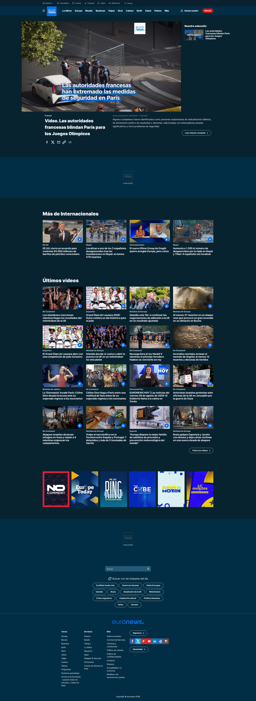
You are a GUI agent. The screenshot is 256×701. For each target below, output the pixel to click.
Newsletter (138, 649)
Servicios (88, 631)
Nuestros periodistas (70, 673)
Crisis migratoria (104, 598)
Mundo (88, 10)
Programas (66, 669)
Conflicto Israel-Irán (105, 585)
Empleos (110, 664)
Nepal (88, 245)
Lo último (67, 10)
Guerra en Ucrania (130, 585)
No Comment (49, 312)
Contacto (111, 660)
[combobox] (138, 3)
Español (48, 3)
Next (120, 10)
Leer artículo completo (195, 133)
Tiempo (87, 643)
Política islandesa (152, 598)
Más (109, 631)
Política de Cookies (115, 650)
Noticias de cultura (51, 389)
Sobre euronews (114, 636)
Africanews (89, 662)
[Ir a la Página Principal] (52, 11)
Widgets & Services (92, 658)
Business (100, 10)
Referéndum (154, 592)
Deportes (90, 312)
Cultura (129, 10)
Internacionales (137, 245)
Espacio (133, 431)
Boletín (87, 640)
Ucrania (134, 604)
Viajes (111, 10)
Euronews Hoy (136, 389)
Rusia (113, 592)
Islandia (99, 592)
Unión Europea (153, 585)
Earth (139, 10)
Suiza (120, 604)
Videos (157, 10)
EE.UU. (46, 245)
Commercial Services (116, 640)
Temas (64, 631)
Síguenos (88, 651)
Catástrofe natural (127, 598)
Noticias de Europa (138, 312)
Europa (78, 10)
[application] (101, 66)
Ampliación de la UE (132, 592)
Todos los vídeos (200, 450)
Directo (208, 10)
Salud (148, 10)
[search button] (125, 3)
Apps (86, 655)
